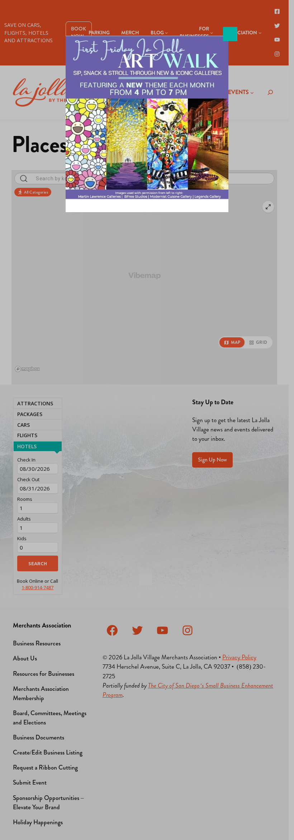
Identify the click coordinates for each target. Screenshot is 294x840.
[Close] (230, 34)
